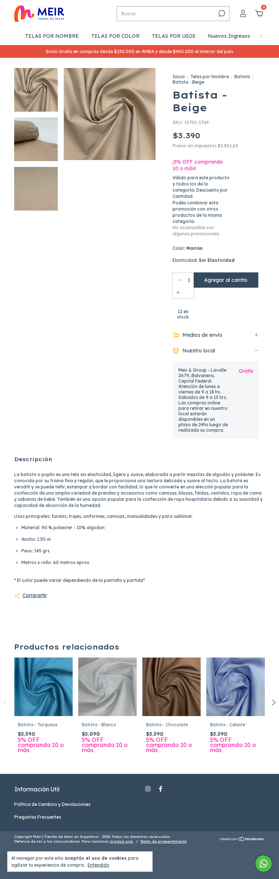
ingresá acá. (121, 841)
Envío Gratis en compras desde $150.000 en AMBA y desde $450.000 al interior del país (139, 51)
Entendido (98, 865)
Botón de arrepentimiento (164, 841)
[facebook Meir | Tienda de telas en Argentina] (160, 789)
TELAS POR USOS (173, 36)
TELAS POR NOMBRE (52, 36)
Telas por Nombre (209, 76)
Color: (188, 248)
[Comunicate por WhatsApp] (263, 863)
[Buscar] (221, 13)
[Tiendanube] (242, 839)
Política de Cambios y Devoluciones (52, 804)
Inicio (179, 76)
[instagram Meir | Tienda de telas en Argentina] (148, 789)
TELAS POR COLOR (115, 36)
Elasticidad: (204, 260)
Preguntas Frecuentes (37, 817)
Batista (242, 76)
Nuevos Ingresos (229, 36)
